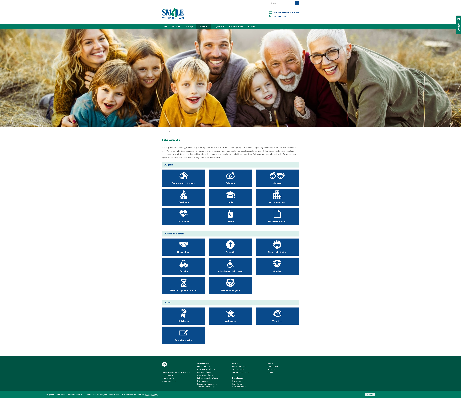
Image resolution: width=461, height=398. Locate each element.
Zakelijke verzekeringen (206, 387)
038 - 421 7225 (279, 16)
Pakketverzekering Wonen (207, 378)
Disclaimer (271, 369)
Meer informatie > (151, 394)
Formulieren (237, 384)
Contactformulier (239, 366)
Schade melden (238, 369)
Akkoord (370, 394)
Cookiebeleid (272, 366)
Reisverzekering (203, 381)
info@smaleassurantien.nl (286, 12)
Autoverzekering (203, 366)
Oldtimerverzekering (205, 375)
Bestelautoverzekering (206, 369)
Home (164, 132)
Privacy (270, 372)
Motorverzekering (204, 372)
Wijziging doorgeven (240, 372)
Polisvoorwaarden (239, 387)
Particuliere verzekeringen (207, 384)
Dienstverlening (238, 381)
